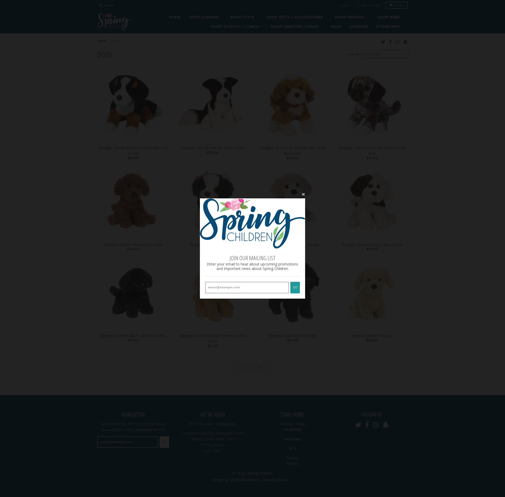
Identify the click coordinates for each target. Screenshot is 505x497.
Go (295, 287)
